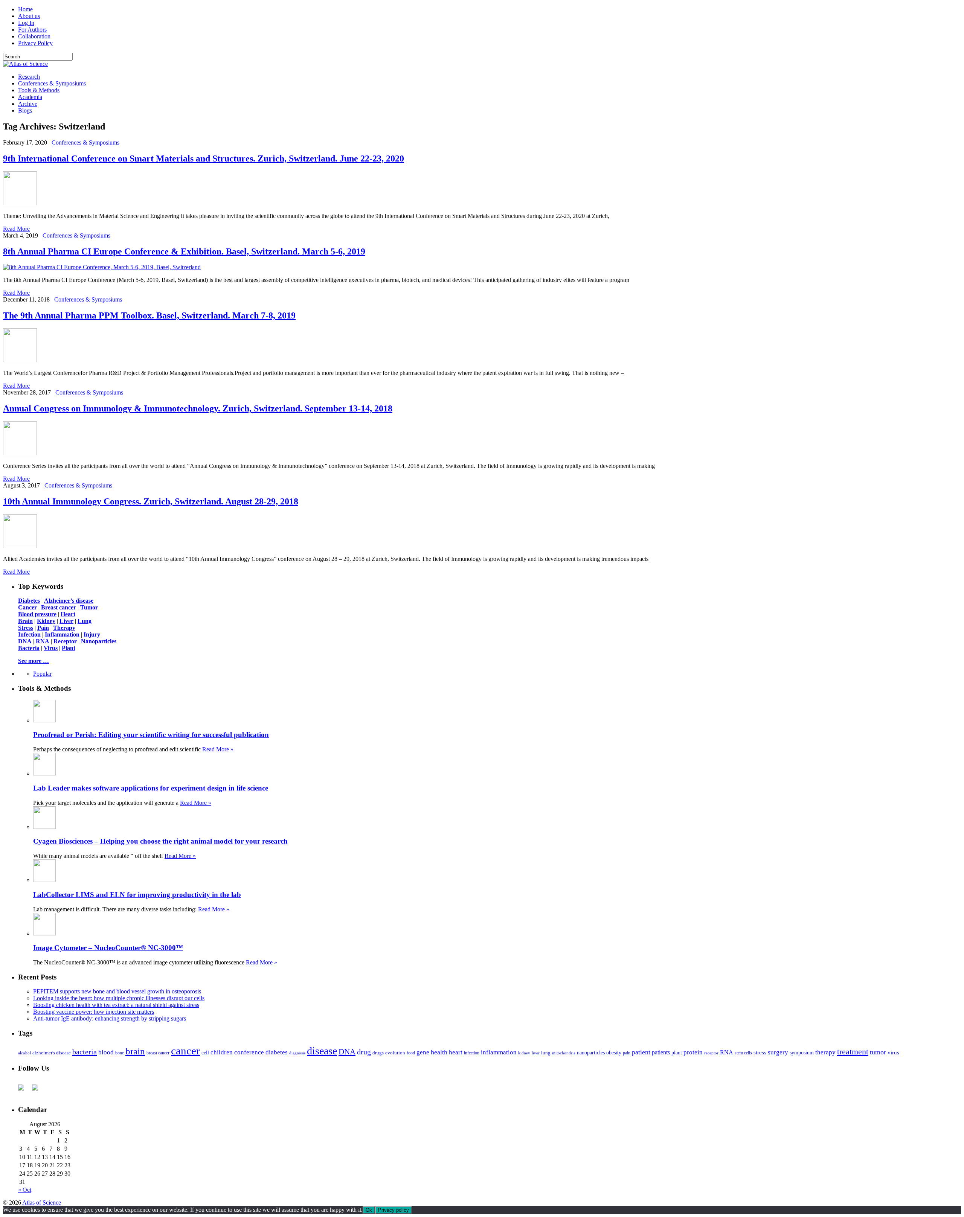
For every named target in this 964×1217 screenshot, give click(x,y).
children (221, 1052)
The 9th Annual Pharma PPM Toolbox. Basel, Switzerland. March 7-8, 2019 (149, 315)
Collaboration (34, 36)
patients (661, 1052)
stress (760, 1052)
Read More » (217, 749)
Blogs (25, 110)
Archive (27, 104)
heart (455, 1052)
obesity (613, 1053)
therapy (825, 1052)
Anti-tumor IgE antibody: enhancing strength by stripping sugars (109, 1018)
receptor (711, 1053)
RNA (726, 1052)
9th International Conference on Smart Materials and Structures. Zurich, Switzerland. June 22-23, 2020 (203, 158)
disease (322, 1051)
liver (536, 1053)
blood (106, 1052)
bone (119, 1053)
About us (29, 16)
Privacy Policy (35, 43)
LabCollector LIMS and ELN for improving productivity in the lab (137, 895)
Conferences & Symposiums (52, 83)
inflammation (499, 1052)
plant (676, 1052)
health (439, 1052)
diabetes (276, 1052)
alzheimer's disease (51, 1053)
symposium (802, 1052)
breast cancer (157, 1053)
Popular (42, 673)
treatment (852, 1051)
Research (29, 76)
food (411, 1053)
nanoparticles (591, 1052)
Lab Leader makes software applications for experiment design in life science (150, 788)
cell (205, 1053)
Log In (26, 23)
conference (249, 1052)
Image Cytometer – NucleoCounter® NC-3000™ (108, 948)
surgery (778, 1052)
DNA (347, 1052)
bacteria (84, 1052)
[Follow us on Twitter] (38, 1090)
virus (893, 1052)
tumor (878, 1052)
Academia (30, 97)
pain (626, 1053)
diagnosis (297, 1053)
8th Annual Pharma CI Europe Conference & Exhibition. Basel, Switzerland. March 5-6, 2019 (184, 251)
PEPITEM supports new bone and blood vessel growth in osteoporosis (117, 991)
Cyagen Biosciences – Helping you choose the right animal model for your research (160, 841)
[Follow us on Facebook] (24, 1090)
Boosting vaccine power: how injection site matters (93, 1011)
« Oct (24, 1190)
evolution (395, 1053)
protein (693, 1052)
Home (25, 9)
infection (471, 1053)
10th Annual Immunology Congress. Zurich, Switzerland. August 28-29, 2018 (150, 501)
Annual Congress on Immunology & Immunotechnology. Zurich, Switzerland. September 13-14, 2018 (197, 408)
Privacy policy (393, 1210)
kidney (524, 1053)
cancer (185, 1051)
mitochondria (563, 1053)
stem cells (743, 1053)
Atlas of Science (41, 1202)
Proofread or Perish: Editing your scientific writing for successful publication (151, 735)
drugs (378, 1053)
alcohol (24, 1053)
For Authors (32, 29)
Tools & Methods (38, 90)
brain (135, 1051)
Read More (16, 228)
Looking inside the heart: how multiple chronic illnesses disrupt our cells (118, 998)
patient (641, 1052)
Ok (369, 1210)
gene (422, 1052)
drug (364, 1052)
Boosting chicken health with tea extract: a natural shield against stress (116, 1005)
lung (546, 1053)
